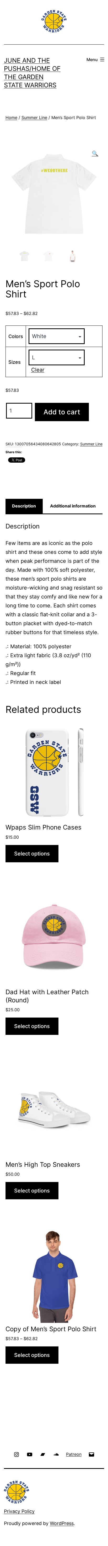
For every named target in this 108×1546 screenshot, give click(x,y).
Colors (15, 336)
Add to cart (62, 412)
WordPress (62, 1523)
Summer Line (34, 117)
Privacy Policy (19, 1511)
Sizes (14, 362)
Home (11, 117)
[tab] (24, 506)
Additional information (73, 506)
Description (24, 506)
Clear (37, 370)
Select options (32, 853)
